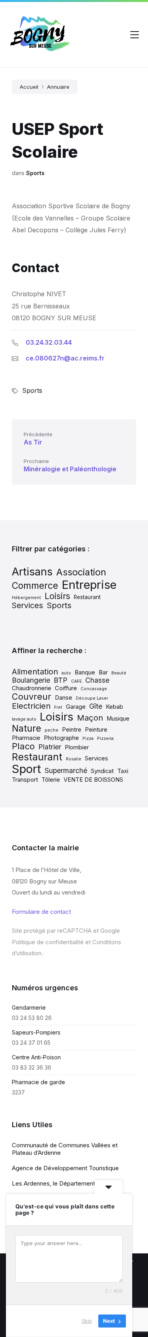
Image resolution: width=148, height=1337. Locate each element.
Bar (103, 672)
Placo (23, 746)
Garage (76, 706)
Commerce (35, 585)
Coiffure (66, 688)
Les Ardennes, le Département (53, 1183)
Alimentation (35, 671)
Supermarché (66, 770)
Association (81, 572)
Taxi (122, 771)
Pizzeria (105, 738)
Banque (85, 672)
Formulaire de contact (41, 911)
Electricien (31, 706)
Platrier (49, 747)
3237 (18, 1092)
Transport (25, 779)
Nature (26, 728)
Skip (87, 1321)
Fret (58, 707)
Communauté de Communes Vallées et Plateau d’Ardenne (65, 1148)
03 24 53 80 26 (32, 1017)
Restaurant (87, 597)
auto (66, 673)
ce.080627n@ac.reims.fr (65, 358)
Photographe (61, 737)
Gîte (95, 706)
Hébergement (26, 597)
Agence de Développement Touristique (65, 1168)
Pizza (88, 738)
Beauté (118, 673)
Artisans (32, 571)
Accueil (29, 87)
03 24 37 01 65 (31, 1042)
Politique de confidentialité (48, 942)
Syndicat (102, 771)
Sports (35, 173)
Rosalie (73, 759)
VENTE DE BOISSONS (93, 779)
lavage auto (24, 719)
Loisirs (57, 596)
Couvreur (31, 696)
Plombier (77, 747)
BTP (60, 680)
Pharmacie (26, 737)
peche (51, 730)
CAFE (76, 681)
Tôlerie (50, 779)
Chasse (97, 680)
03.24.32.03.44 (49, 342)
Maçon (90, 718)
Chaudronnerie (31, 688)
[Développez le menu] (134, 35)
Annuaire (58, 87)
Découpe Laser (92, 698)
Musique (118, 718)
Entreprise (89, 585)
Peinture (96, 729)
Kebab (114, 706)
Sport (26, 769)
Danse (63, 697)
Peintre (71, 729)
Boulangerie (31, 680)
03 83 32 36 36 (31, 1067)
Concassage (94, 688)
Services (27, 605)
